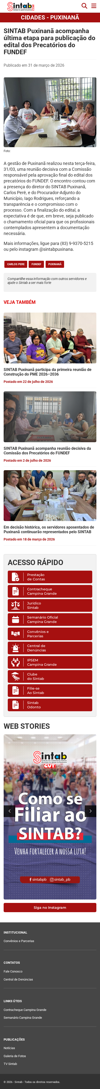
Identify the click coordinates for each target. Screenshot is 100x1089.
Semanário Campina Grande (23, 1017)
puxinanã (54, 264)
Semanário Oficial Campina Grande (42, 619)
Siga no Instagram (50, 907)
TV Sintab (10, 1064)
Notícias (9, 1048)
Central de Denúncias (36, 648)
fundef (36, 264)
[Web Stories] (50, 817)
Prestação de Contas (36, 577)
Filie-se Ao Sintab (35, 690)
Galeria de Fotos (15, 1056)
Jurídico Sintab (34, 605)
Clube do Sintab (35, 676)
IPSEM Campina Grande (42, 662)
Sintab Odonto (34, 705)
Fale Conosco (13, 971)
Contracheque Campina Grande (42, 591)
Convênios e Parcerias (38, 634)
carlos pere (16, 264)
